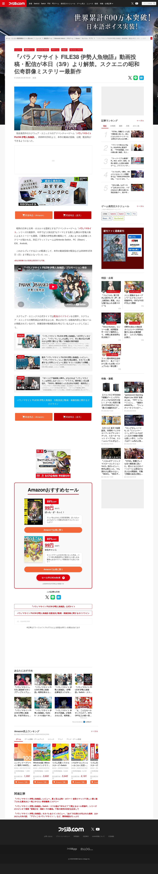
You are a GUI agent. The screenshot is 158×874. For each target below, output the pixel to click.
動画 (96, 3)
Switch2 (36, 3)
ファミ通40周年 (112, 355)
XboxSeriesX (118, 218)
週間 (120, 126)
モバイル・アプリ (87, 38)
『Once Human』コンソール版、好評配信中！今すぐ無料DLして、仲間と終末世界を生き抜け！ (110, 331)
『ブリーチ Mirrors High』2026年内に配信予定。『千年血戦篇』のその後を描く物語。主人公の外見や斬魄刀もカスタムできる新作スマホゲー (120, 148)
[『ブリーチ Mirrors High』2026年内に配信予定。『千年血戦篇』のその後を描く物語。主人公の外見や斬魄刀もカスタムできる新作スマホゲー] (137, 147)
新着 (30, 3)
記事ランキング (109, 120)
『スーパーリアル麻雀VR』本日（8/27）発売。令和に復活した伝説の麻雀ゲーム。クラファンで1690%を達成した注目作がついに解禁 (120, 162)
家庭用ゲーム (48, 38)
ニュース (90, 3)
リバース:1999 (134, 323)
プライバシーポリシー (63, 836)
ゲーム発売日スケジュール (115, 206)
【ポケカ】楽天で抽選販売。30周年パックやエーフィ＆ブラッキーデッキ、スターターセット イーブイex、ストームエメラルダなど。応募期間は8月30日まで (111, 434)
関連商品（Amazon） (35, 215)
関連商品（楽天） (74, 215)
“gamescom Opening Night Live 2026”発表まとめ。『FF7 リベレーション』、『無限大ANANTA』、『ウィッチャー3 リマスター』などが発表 (133, 401)
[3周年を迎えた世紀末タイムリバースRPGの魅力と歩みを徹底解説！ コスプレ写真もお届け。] (134, 318)
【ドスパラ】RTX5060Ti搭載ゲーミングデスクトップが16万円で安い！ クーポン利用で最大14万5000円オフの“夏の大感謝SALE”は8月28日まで (111, 401)
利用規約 (76, 836)
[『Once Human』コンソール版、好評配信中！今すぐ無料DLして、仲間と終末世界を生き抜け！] (111, 318)
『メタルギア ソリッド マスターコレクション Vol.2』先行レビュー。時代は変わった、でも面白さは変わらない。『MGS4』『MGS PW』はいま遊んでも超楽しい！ (111, 467)
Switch (43, 3)
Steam (78, 38)
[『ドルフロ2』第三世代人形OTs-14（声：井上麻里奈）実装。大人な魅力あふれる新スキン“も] (111, 286)
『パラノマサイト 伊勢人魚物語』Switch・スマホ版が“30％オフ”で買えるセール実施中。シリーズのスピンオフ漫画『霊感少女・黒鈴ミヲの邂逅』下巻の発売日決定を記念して (55, 807)
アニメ (60, 739)
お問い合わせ (48, 836)
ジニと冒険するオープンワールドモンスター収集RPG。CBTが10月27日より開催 (134, 299)
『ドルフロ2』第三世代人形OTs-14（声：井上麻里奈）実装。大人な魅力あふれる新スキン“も (111, 300)
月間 (127, 126)
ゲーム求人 (81, 3)
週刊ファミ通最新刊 (113, 230)
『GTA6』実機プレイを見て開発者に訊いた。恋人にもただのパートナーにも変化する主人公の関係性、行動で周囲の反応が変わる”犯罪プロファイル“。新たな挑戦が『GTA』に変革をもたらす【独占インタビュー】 (120, 135)
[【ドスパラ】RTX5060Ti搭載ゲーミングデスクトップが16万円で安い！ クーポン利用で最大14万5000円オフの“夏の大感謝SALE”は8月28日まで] (111, 387)
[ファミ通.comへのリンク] (17, 3)
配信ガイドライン (62, 316)
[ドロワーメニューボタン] (3, 3)
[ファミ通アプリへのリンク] (72, 848)
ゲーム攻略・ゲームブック (34, 739)
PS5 (48, 3)
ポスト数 (136, 126)
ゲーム (18, 739)
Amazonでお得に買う (53, 529)
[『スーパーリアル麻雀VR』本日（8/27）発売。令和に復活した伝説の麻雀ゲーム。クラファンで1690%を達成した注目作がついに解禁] (137, 160)
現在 (105, 126)
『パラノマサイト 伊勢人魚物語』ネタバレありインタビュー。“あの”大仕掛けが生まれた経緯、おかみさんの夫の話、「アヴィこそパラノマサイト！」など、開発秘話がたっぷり (56, 815)
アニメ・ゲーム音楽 (74, 739)
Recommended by (77, 722)
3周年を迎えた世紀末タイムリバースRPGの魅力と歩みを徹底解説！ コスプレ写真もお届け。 (133, 331)
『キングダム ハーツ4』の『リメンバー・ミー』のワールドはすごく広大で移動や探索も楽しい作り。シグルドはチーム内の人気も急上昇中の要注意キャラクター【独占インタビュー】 (133, 434)
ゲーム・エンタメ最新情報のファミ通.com (19, 38)
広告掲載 (111, 836)
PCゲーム (55, 3)
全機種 (104, 214)
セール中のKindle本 (53, 577)
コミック (51, 739)
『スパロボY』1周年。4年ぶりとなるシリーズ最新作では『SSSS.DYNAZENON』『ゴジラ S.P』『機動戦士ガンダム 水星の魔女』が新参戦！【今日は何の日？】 (120, 175)
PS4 (134, 214)
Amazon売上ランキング (26, 731)
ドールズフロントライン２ (113, 291)
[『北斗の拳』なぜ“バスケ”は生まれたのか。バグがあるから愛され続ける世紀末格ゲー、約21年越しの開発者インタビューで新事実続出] (137, 187)
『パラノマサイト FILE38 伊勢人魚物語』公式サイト (53, 606)
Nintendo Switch (59, 38)
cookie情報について (98, 836)
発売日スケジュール (68, 3)
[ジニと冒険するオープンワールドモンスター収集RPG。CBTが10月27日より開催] (134, 286)
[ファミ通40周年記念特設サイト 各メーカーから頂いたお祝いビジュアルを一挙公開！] (111, 349)
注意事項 (85, 836)
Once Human (111, 323)
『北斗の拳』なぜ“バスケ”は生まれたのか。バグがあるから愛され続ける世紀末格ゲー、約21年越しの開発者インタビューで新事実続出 (120, 189)
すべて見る (94, 731)
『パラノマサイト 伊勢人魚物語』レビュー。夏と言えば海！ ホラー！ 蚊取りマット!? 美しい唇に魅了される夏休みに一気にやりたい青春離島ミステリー (55, 800)
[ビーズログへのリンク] (87, 848)
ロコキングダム (135, 291)
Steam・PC (106, 218)
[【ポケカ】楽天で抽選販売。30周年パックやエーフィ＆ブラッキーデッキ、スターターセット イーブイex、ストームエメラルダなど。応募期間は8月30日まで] (111, 420)
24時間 (112, 126)
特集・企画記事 (105, 3)
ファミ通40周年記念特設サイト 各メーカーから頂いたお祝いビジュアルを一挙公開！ (110, 362)
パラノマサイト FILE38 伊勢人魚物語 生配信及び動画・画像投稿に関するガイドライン (53, 401)
